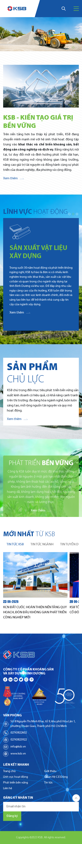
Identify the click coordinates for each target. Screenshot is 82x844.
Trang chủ (9, 771)
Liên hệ (7, 788)
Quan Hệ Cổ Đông (56, 777)
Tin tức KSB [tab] (15, 544)
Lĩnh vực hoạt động (15, 777)
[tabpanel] (41, 586)
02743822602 (19, 732)
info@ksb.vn (18, 746)
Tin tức (48, 782)
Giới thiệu (50, 771)
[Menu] (76, 9)
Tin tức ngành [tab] (41, 544)
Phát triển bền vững (15, 782)
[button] (66, 47)
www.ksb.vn (18, 753)
